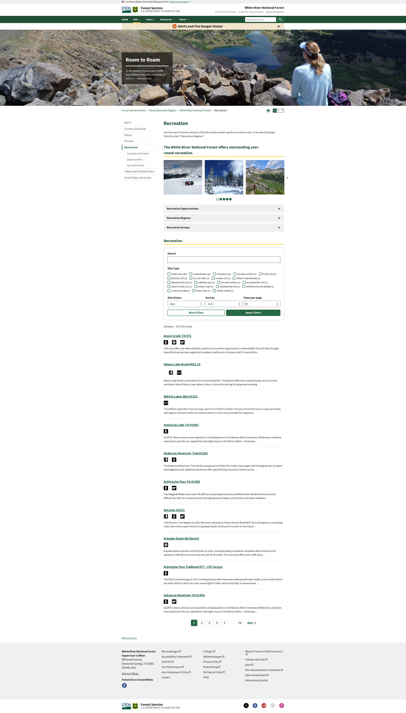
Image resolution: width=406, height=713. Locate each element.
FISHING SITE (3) (223, 278)
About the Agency (275, 12)
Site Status (174, 297)
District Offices (130, 673)
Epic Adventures (135, 165)
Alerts (127, 122)
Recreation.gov (170, 651)
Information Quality (256, 680)
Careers (166, 677)
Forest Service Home (225, 12)
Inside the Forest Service (251, 12)
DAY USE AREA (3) (201, 278)
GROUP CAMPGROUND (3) (248, 278)
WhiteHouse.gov (212, 656)
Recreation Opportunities (183, 208)
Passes (128, 135)
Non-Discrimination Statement (263, 670)
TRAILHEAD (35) (224, 274)
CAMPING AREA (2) (206, 282)
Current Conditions (135, 129)
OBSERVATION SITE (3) (181, 282)
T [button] (275, 110)
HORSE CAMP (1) (205, 286)
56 (239, 622)
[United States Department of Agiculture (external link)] (127, 10)
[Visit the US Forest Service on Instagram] (281, 705)
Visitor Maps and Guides (137, 177)
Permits (128, 141)
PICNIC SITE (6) (269, 274)
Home (125, 19)
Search (171, 253)
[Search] (280, 19)
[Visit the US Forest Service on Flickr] (272, 705)
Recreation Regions (179, 218)
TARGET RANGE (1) (225, 290)
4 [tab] (227, 199)
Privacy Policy (211, 662)
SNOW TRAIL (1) (203, 290)
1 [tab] (217, 199)
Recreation (131, 147)
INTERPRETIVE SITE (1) (230, 286)
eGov (248, 665)
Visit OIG (166, 662)
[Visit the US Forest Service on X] (246, 705)
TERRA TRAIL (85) (179, 274)
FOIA (206, 677)
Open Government (255, 675)
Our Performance (171, 667)
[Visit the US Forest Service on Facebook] (255, 705)
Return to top (129, 638)
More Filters (196, 312)
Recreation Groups (178, 227)
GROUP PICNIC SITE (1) (181, 286)
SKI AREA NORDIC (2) (230, 282)
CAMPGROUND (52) (202, 274)
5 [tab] (230, 199)
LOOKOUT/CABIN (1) (180, 290)
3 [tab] (224, 199)
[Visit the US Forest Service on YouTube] (263, 705)
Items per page (253, 297)
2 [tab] (220, 199)
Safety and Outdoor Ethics (139, 171)
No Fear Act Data (212, 672)
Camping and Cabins (138, 153)
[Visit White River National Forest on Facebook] (124, 685)
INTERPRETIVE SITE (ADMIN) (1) (260, 286)
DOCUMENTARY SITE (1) (257, 282)
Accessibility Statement (175, 656)
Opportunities (134, 159)
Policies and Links (255, 659)
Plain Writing (210, 667)
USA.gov (208, 651)
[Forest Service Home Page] (135, 10)
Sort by (210, 297)
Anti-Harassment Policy (175, 672)
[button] (268, 110)
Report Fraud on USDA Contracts (264, 651)
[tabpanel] (183, 177)
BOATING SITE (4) (179, 278)
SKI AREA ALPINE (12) (246, 274)
